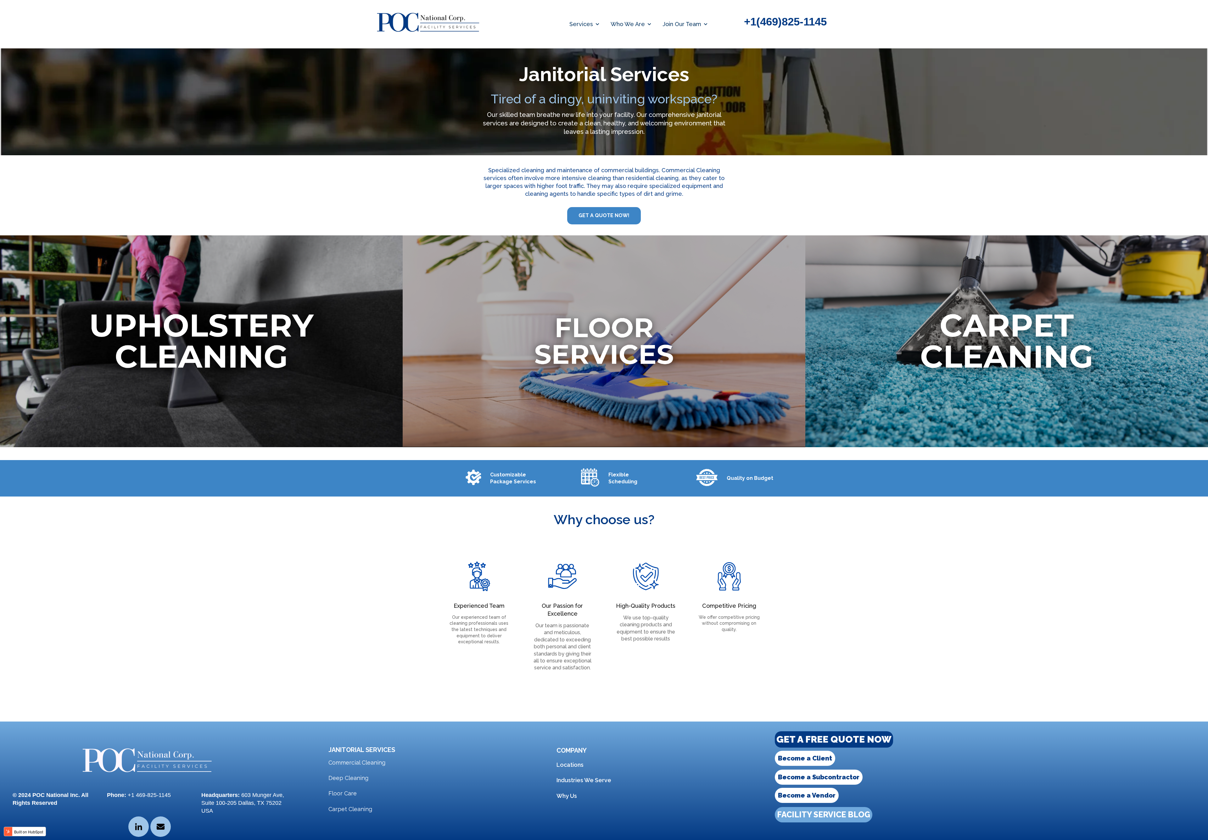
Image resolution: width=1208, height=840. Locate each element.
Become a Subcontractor (818, 777)
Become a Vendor (807, 795)
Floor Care (342, 793)
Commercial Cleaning (356, 762)
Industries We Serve (583, 780)
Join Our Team (682, 24)
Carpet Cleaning (350, 809)
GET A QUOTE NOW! (604, 215)
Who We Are (628, 24)
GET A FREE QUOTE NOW (834, 739)
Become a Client (805, 758)
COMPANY (571, 750)
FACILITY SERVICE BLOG (823, 814)
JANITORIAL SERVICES (361, 750)
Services (581, 24)
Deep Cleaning (348, 778)
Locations (570, 764)
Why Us (566, 796)
